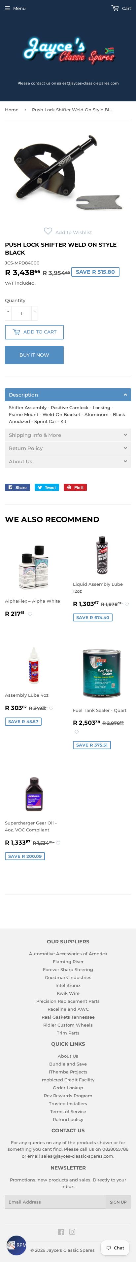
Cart (126, 8)
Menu (19, 8)
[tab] (68, 394)
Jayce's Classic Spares (71, 1250)
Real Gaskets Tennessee (68, 1017)
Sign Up (118, 1202)
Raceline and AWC (68, 1009)
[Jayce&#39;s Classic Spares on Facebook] (60, 1233)
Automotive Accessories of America (68, 953)
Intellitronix (68, 985)
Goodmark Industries (68, 977)
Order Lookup (68, 1087)
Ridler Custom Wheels (68, 1025)
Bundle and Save (68, 1064)
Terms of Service (68, 1111)
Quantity (15, 300)
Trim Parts (68, 1032)
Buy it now (34, 355)
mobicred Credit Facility (68, 1079)
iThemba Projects (68, 1071)
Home (11, 109)
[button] (68, 232)
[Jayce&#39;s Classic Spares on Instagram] (72, 1233)
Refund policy (68, 1119)
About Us (68, 1056)
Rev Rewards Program (68, 1095)
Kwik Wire (68, 993)
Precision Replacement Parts (68, 1001)
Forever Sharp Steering (68, 969)
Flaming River (68, 961)
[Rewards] (16, 1245)
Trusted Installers (68, 1103)
